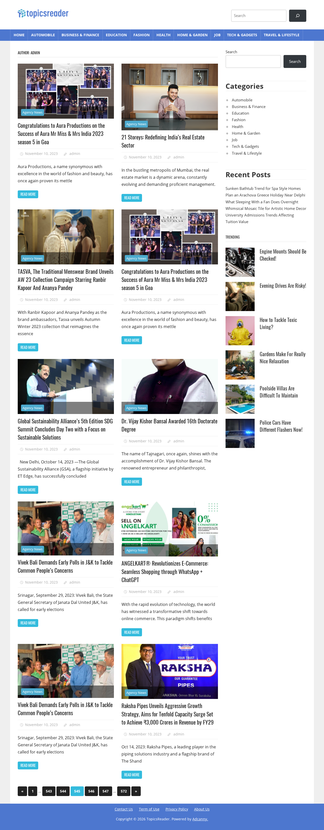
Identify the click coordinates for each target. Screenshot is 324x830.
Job (217, 34)
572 (124, 791)
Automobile (43, 34)
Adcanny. (200, 819)
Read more (28, 194)
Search (231, 51)
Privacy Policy (177, 809)
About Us (202, 809)
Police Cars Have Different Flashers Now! (281, 426)
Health (163, 34)
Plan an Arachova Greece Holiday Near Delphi (265, 194)
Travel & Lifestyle (281, 34)
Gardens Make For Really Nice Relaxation (283, 357)
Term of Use (149, 809)
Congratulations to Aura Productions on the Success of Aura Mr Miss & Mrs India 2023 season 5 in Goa (61, 133)
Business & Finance (80, 34)
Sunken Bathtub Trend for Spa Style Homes (263, 188)
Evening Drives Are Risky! (283, 285)
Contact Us (124, 809)
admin (74, 153)
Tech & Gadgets (242, 34)
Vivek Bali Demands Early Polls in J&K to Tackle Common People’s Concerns (65, 566)
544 (63, 791)
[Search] (297, 16)
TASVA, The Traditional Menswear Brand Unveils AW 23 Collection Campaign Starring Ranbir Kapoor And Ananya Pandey (65, 279)
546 (91, 791)
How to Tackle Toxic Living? (278, 323)
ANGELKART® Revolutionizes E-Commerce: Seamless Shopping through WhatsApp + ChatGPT (165, 571)
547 (106, 791)
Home (19, 34)
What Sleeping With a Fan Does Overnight (262, 201)
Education (116, 34)
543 (49, 791)
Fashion (141, 34)
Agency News (33, 112)
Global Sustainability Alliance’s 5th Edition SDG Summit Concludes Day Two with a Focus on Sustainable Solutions (65, 429)
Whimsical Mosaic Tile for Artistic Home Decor (266, 208)
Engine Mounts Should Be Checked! (283, 254)
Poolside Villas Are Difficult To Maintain (279, 391)
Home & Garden (192, 34)
